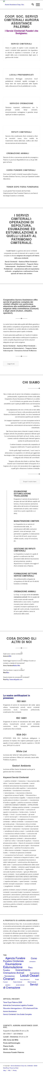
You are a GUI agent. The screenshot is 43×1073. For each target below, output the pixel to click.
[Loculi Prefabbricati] (21, 69)
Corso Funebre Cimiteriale (20, 959)
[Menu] (37, 4)
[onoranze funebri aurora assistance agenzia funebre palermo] (17, 4)
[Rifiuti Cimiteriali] (21, 126)
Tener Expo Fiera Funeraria (23, 186)
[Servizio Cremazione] (21, 97)
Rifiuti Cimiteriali (21, 132)
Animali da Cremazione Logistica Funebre (18, 1005)
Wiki (10, 656)
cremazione (32, 961)
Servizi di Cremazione (20, 985)
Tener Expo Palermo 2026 (12, 1002)
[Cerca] (31, 4)
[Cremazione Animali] (4, 153)
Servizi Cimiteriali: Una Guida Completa (17, 1014)
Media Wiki (16, 665)
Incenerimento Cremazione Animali (16, 971)
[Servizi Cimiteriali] (21, 38)
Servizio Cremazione (21, 103)
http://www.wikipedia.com (14, 679)
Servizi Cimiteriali (21, 43)
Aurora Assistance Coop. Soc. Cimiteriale (22, 1065)
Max (7, 672)
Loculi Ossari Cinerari (21, 977)
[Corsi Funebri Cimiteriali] (4, 170)
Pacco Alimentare (24, 979)
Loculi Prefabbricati (21, 74)
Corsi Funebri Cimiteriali (21, 170)
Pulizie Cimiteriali (17, 982)
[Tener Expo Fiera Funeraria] (4, 186)
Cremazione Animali (18, 153)
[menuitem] (31, 4)
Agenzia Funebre (15, 958)
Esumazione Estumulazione (12, 965)
